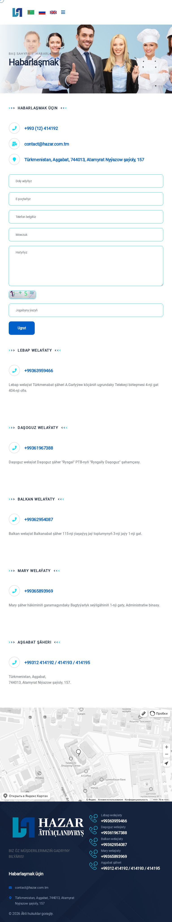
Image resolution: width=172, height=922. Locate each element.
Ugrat (22, 328)
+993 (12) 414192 (41, 128)
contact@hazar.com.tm (46, 144)
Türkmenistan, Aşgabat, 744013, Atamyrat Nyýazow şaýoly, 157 (84, 159)
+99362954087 (38, 519)
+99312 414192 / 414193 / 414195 (57, 662)
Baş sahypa (19, 53)
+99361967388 (38, 448)
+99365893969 (38, 591)
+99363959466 (38, 370)
